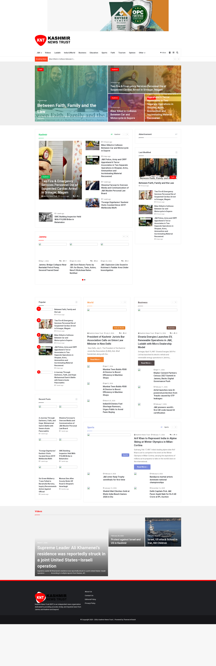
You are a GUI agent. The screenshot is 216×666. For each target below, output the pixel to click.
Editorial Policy (90, 599)
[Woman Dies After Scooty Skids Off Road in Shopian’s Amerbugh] (68, 471)
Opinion (132, 53)
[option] (108, 93)
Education (94, 53)
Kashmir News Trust (50, 196)
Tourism (122, 53)
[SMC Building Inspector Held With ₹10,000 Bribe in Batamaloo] (46, 217)
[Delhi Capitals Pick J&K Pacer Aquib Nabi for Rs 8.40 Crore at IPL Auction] (135, 488)
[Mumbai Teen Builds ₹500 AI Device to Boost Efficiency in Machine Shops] (88, 366)
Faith (113, 53)
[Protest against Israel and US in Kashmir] (126, 532)
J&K (38, 53)
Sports (104, 53)
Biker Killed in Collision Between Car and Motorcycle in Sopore (71, 59)
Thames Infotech (130, 620)
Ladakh (57, 53)
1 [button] (83, 280)
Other (141, 53)
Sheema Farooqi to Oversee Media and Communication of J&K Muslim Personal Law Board (68, 423)
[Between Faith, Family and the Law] (71, 93)
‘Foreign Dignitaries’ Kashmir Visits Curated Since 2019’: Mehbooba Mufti (114, 205)
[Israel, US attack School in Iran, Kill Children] (163, 532)
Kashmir (115, 69)
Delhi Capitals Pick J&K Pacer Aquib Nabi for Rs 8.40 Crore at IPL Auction (163, 494)
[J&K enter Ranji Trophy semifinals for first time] (88, 474)
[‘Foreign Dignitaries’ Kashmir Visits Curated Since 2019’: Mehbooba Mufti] (92, 202)
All (111, 134)
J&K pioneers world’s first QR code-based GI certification (164, 410)
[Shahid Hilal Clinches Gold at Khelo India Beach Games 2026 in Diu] (88, 488)
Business (82, 53)
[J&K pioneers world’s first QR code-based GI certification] (139, 404)
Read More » (95, 359)
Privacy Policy (90, 603)
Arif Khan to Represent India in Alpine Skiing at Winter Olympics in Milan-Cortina (155, 442)
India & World (69, 53)
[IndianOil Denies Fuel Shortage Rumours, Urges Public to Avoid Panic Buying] (88, 400)
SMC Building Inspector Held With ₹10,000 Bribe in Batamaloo (67, 219)
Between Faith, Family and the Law (156, 183)
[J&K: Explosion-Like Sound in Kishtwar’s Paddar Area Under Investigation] (115, 251)
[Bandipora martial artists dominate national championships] (135, 474)
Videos (48, 53)
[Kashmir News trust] (52, 40)
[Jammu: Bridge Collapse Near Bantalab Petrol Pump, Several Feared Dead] (53, 251)
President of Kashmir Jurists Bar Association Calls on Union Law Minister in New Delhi (106, 340)
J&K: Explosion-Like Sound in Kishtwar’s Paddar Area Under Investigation (114, 268)
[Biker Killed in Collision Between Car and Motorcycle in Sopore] (126, 108)
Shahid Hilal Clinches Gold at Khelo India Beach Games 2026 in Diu (116, 494)
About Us (88, 592)
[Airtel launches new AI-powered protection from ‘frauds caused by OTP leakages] (139, 387)
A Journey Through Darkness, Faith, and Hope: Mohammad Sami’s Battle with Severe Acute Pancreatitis (65, 377)
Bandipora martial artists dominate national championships (161, 480)
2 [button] (84, 279)
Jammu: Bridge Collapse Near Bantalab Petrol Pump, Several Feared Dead (52, 268)
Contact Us (89, 595)
